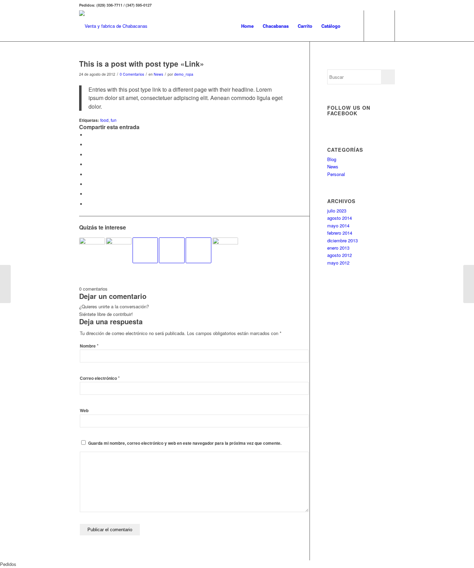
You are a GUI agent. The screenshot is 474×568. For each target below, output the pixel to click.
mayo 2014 (338, 225)
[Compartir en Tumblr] (88, 174)
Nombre (89, 346)
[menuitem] (247, 26)
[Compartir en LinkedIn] (88, 164)
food (104, 120)
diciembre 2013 (342, 240)
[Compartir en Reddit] (88, 194)
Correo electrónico (100, 378)
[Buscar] (351, 26)
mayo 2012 (338, 262)
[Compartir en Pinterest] (88, 154)
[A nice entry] (119, 250)
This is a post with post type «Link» (141, 63)
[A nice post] (225, 250)
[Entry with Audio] (145, 250)
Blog (331, 159)
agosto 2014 (339, 218)
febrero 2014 (339, 232)
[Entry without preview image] (172, 250)
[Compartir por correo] (88, 204)
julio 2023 (336, 210)
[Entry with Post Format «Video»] (198, 250)
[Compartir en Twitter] (88, 144)
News (158, 74)
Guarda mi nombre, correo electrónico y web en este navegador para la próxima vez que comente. (184, 443)
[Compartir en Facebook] (88, 135)
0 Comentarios (132, 74)
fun (114, 120)
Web (84, 411)
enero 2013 (338, 247)
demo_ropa (183, 74)
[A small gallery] (92, 250)
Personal (336, 174)
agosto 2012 (339, 255)
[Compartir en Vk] (88, 184)
